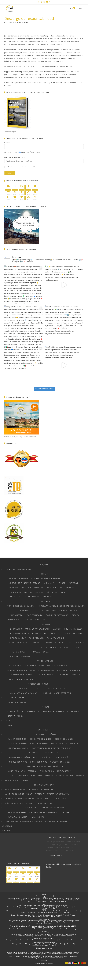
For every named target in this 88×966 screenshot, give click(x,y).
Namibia (75, 711)
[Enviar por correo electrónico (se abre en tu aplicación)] (50, 2)
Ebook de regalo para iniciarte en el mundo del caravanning (36, 798)
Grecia (10, 642)
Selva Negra (16, 615)
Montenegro (65, 642)
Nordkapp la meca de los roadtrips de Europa (61, 606)
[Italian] (78, 963)
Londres (25, 656)
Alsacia (57, 629)
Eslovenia (27, 620)
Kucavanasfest (67, 812)
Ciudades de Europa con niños (44, 753)
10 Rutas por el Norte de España (23, 583)
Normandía (63, 633)
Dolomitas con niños (40, 739)
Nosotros (7, 826)
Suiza (46, 652)
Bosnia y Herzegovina (57, 615)
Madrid (39, 592)
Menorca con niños (17, 748)
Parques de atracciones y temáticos (45, 766)
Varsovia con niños (60, 762)
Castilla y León (53, 587)
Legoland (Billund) (17, 775)
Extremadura (14, 592)
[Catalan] (66, 963)
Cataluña (69, 587)
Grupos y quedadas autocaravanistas (44, 808)
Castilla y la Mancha (32, 587)
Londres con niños (17, 762)
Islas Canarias (32, 597)
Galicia (28, 592)
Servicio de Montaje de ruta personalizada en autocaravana (36, 821)
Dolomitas (50, 647)
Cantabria (12, 587)
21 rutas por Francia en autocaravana (30, 629)
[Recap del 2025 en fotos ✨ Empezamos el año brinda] (23, 325)
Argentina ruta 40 (16, 702)
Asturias (73, 583)
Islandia (34, 642)
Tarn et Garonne (55, 638)
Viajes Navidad (44, 661)
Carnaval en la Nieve (18, 817)
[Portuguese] (81, 963)
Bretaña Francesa (73, 629)
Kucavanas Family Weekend (42, 812)
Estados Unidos (55, 688)
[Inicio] (5, 22)
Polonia (63, 647)
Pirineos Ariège (18, 638)
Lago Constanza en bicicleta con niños (51, 748)
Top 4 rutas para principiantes (20, 569)
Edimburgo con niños (18, 757)
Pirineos (64, 592)
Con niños (43, 730)
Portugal (76, 647)
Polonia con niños (17, 743)
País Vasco (51, 592)
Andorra (50, 610)
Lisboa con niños (61, 757)
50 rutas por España (17, 578)
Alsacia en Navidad (17, 670)
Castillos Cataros (19, 633)
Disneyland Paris (16, 771)
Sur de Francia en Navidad (20, 679)
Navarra (47, 597)
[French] (72, 963)
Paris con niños (41, 757)
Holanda (22, 642)
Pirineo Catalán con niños (64, 743)
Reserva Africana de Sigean (59, 775)
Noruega (80, 642)
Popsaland (36, 775)
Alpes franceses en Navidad (53, 665)
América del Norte (37, 684)
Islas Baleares (14, 597)
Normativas (47, 789)
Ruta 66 (47, 693)
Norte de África (15, 716)
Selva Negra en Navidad (68, 675)
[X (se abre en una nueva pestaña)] (38, 2)
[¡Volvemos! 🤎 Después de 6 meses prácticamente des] (23, 284)
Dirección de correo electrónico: (15, 157)
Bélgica (73, 610)
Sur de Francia (36, 638)
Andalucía (49, 583)
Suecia (36, 652)
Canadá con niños (16, 739)
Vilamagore (38, 817)
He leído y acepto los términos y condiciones (23, 167)
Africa (45, 707)
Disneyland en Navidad (42, 670)
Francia (46, 624)
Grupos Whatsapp (16, 812)
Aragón (62, 583)
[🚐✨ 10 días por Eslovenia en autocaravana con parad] (64, 284)
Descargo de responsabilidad (18, 22)
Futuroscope (38, 633)
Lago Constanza (34, 615)
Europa (45, 601)
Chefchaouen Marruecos (54, 711)
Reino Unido (18, 652)
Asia (8, 720)
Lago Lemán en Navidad (19, 675)
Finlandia (40, 620)
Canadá (22, 688)
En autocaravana (43, 785)
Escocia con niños (64, 739)
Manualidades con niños (17, 780)
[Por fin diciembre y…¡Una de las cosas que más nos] (64, 365)
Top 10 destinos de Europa (20, 606)
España (44, 574)
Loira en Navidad (43, 675)
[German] (75, 963)
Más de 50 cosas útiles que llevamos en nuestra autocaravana (37, 794)
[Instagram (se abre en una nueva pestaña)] (44, 2)
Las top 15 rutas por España (45, 578)
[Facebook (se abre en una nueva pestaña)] (41, 2)
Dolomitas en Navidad (68, 670)
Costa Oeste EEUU (63, 693)
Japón (10, 725)
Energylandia (47, 771)
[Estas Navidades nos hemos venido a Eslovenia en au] (64, 325)
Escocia (14, 656)
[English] (69, 963)
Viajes (43, 565)
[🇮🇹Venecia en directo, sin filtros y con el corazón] (23, 365)
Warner (80, 775)
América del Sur (15, 698)
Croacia (76, 615)
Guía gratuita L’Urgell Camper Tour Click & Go (28, 803)
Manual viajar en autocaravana (21, 789)
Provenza (77, 633)
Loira (51, 633)
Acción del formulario (11, 152)
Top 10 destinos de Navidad (21, 665)
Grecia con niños (39, 743)
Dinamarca (13, 620)
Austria (62, 610)
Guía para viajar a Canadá (23, 693)
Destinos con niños (45, 734)
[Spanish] (84, 963)
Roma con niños (38, 762)
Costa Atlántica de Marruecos (22, 711)
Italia (48, 642)
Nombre (7, 143)
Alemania (24, 610)
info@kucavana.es (55, 855)
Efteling (32, 771)
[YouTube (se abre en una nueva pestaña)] (47, 2)
